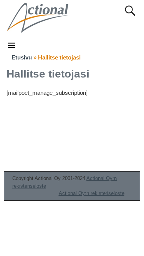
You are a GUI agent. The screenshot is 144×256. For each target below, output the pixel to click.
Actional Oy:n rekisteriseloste (91, 193)
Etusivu (22, 57)
